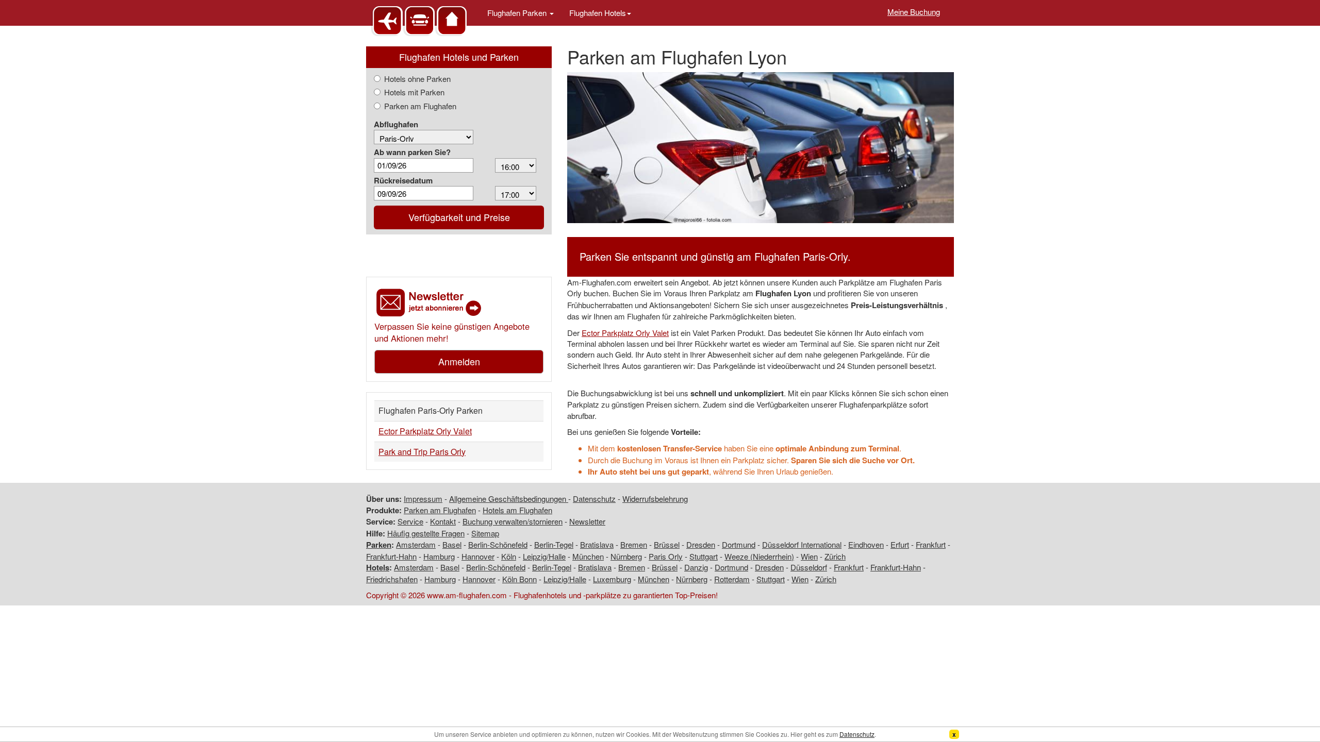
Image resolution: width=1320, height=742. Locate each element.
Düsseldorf (808, 567)
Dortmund (738, 544)
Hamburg (439, 556)
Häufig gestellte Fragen (426, 533)
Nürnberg (626, 556)
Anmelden (459, 361)
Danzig (696, 567)
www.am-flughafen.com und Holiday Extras (420, 20)
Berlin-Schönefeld (497, 544)
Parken (378, 544)
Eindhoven (866, 544)
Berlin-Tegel (553, 544)
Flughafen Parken (518, 12)
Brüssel (667, 544)
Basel (451, 544)
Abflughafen (396, 124)
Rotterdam (732, 579)
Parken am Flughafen (420, 105)
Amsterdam (416, 544)
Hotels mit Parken (414, 92)
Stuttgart (703, 556)
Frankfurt (931, 544)
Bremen (633, 544)
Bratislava (597, 544)
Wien (809, 556)
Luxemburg (612, 579)
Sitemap (485, 533)
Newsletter (587, 521)
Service (410, 521)
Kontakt (443, 521)
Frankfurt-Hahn (391, 556)
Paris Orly (666, 556)
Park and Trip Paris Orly (422, 452)
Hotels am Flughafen (517, 509)
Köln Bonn (519, 579)
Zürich (835, 556)
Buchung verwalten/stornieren (513, 521)
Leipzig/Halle (544, 556)
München (588, 556)
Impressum (423, 498)
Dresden (700, 544)
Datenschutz (594, 498)
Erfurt (899, 544)
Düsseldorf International (802, 544)
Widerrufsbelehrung (655, 498)
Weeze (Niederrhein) (759, 556)
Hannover (477, 556)
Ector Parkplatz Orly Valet (425, 431)
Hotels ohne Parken (417, 78)
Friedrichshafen (392, 579)
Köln (508, 556)
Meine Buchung (913, 11)
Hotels (377, 567)
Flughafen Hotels (597, 12)
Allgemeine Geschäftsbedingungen (508, 498)
